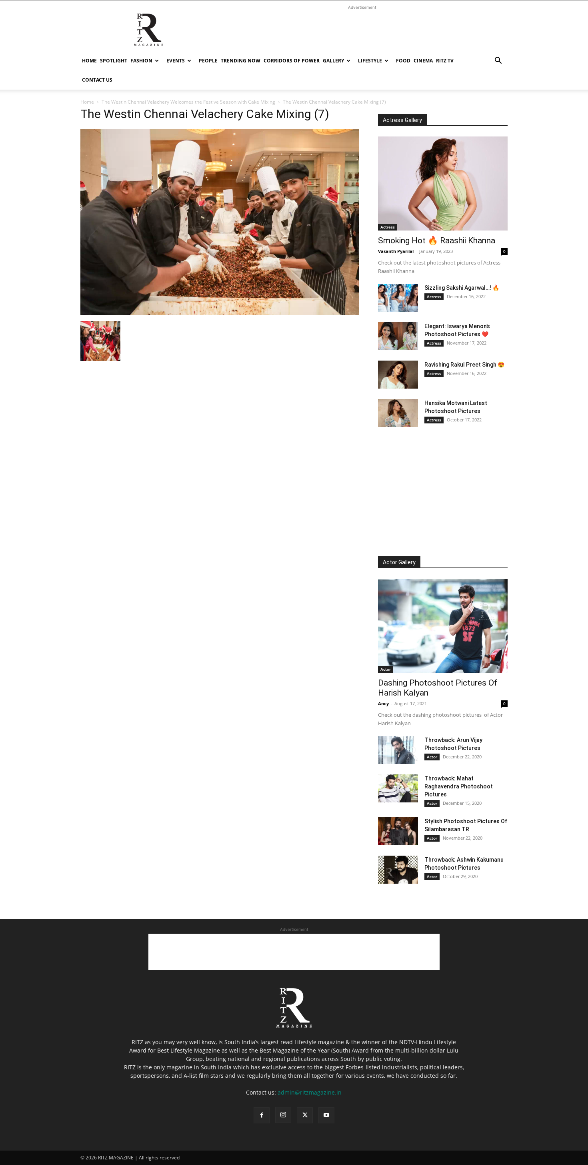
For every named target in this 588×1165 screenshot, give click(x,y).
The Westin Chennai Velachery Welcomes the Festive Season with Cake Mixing (188, 101)
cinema (423, 60)
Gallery (333, 60)
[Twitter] (305, 1115)
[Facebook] (262, 1115)
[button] (498, 61)
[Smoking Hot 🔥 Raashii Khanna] (443, 183)
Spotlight (113, 60)
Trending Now (240, 60)
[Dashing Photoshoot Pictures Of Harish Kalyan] (443, 626)
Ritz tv (445, 60)
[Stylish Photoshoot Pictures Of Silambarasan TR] (398, 831)
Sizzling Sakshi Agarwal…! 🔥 (461, 288)
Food (403, 60)
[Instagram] (283, 1115)
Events (175, 60)
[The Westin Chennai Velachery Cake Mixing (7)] (219, 312)
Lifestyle (370, 60)
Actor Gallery (399, 562)
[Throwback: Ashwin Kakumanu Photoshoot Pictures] (398, 870)
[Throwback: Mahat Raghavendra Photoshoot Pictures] (398, 788)
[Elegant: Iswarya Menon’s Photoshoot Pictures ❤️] (398, 336)
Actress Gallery (402, 120)
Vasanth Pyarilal (396, 251)
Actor (385, 669)
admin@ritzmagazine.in (310, 1092)
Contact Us (97, 79)
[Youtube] (326, 1115)
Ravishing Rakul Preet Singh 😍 (464, 364)
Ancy (383, 703)
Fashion (141, 60)
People (208, 60)
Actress (387, 227)
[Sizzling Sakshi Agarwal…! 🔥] (398, 298)
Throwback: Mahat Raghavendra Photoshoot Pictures (458, 786)
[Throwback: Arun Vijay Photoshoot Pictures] (398, 750)
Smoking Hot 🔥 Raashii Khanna (436, 240)
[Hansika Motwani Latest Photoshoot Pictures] (398, 413)
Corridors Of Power (292, 60)
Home (89, 60)
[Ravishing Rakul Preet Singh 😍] (398, 375)
